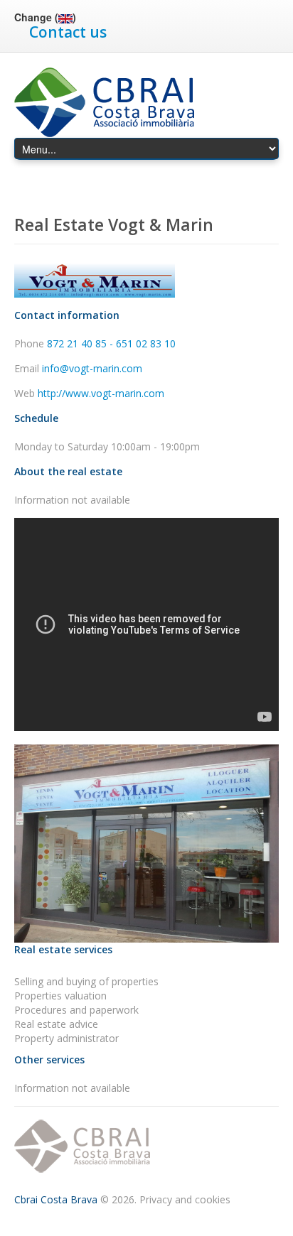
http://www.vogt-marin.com (101, 393)
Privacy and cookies (184, 1199)
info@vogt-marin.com (92, 368)
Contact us (68, 32)
